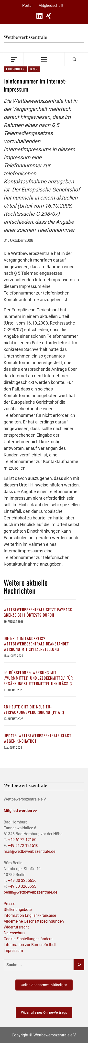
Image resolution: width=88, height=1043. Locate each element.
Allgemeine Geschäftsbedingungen (34, 921)
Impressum (13, 950)
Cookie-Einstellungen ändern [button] (28, 939)
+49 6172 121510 (23, 845)
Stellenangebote (18, 909)
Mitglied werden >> (20, 810)
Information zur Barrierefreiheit (30, 944)
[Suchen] (79, 964)
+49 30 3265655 (22, 886)
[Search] (74, 59)
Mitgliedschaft (50, 5)
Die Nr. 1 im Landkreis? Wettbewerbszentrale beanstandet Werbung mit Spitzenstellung (36, 643)
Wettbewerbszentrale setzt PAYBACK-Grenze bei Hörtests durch (39, 612)
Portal (27, 5)
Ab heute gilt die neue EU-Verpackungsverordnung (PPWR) (34, 709)
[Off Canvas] (13, 59)
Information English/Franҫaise (30, 915)
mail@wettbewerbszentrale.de (29, 851)
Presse (9, 903)
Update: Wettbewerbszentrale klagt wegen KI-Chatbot (37, 738)
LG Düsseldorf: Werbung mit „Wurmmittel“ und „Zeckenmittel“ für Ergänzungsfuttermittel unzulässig (38, 678)
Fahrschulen (15, 69)
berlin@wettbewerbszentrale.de (30, 892)
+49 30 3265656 (22, 880)
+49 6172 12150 (22, 839)
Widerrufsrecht (16, 927)
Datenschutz (14, 933)
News (33, 69)
